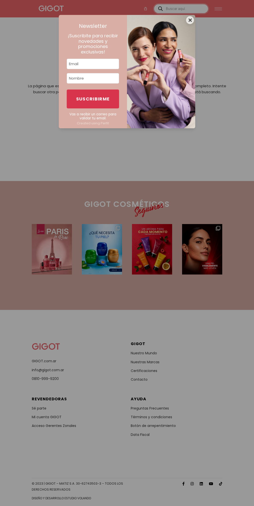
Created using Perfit (93, 123)
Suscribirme (93, 99)
